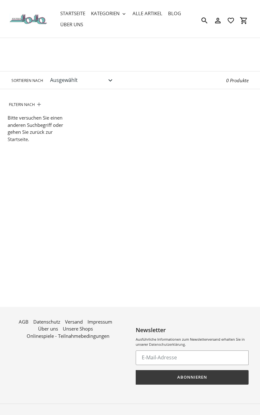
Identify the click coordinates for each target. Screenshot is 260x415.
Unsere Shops (78, 328)
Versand (74, 322)
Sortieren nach (27, 80)
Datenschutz (46, 322)
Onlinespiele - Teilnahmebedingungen (68, 336)
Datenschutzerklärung (167, 344)
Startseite (18, 139)
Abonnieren (192, 377)
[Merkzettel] (230, 20)
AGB (24, 322)
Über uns (48, 328)
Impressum (100, 322)
